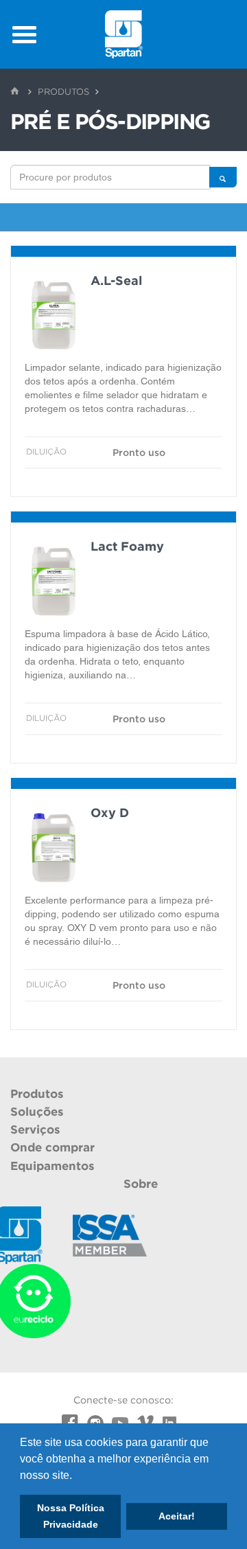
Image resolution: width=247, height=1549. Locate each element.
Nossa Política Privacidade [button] (70, 1516)
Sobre (141, 1184)
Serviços (35, 1129)
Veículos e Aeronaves (123, 222)
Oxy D (110, 812)
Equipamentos (52, 1166)
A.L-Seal (116, 280)
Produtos (63, 92)
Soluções (37, 1111)
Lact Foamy (127, 546)
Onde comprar (52, 1147)
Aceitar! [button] (176, 1516)
